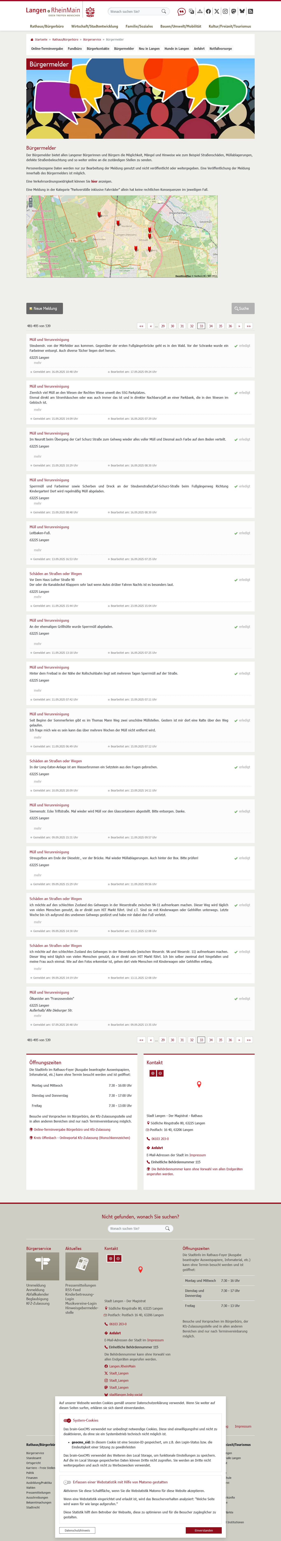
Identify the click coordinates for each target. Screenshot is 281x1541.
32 (191, 326)
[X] (217, 11)
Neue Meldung (45, 308)
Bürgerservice (92, 39)
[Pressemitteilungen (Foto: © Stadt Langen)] (81, 1266)
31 (182, 326)
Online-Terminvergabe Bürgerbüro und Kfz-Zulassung (72, 1129)
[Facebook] (208, 11)
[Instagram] (225, 11)
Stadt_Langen (119, 1373)
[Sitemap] (200, 11)
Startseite (41, 39)
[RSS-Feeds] (250, 11)
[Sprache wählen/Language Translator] (191, 11)
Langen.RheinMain (122, 1366)
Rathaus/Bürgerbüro (65, 39)
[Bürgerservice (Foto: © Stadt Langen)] (42, 1266)
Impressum (197, 1155)
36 (230, 326)
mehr (38, 363)
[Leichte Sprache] (181, 11)
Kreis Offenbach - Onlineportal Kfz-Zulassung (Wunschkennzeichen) (82, 1138)
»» (249, 326)
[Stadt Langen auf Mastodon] (234, 11)
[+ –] (199, 1087)
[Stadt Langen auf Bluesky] (242, 11)
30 (172, 326)
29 (163, 326)
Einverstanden (204, 1530)
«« (141, 326)
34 (210, 326)
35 (220, 326)
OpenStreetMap (183, 276)
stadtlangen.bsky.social (125, 1394)
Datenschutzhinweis (77, 1530)
